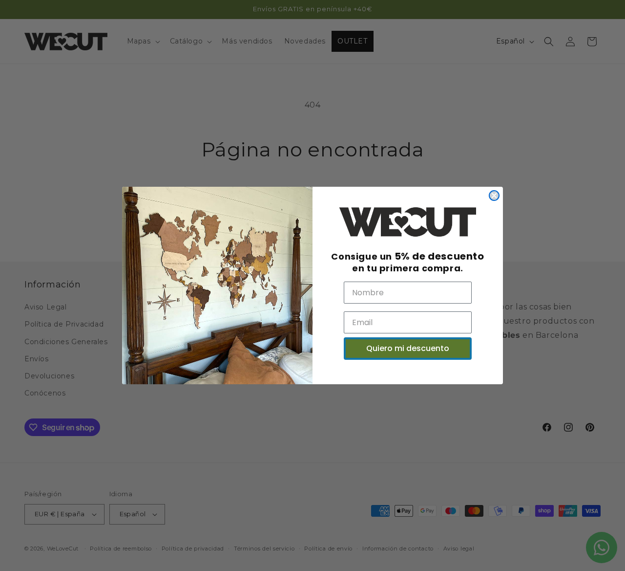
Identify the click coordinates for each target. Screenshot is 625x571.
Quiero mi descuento (407, 348)
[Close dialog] (494, 195)
